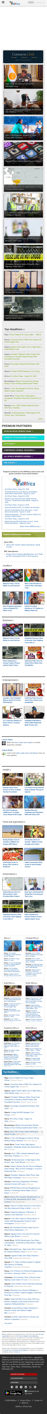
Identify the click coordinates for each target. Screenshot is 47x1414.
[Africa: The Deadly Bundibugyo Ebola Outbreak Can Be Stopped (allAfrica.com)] (13, 945)
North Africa (31, 983)
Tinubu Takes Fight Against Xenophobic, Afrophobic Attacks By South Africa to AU (22, 398)
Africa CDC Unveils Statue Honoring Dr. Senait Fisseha (23, 546)
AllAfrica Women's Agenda (17, 456)
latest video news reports (24, 742)
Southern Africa (11, 1028)
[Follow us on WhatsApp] (30, 1387)
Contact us (17, 1352)
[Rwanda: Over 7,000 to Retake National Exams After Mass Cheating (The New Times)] (34, 945)
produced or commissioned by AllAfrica (16, 1350)
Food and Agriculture (13, 822)
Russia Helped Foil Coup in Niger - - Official (22, 335)
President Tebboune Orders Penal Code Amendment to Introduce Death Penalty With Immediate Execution (22, 356)
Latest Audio (7, 750)
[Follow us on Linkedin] (25, 1387)
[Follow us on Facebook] (12, 1387)
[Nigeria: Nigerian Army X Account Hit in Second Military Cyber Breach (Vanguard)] (34, 1035)
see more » (8, 1323)
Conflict (6, 566)
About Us (25, 1403)
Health (6, 770)
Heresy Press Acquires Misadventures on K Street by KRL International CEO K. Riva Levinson (24, 555)
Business (7, 620)
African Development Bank (17, 431)
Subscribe (14, 1382)
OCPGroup (9, 444)
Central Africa (32, 938)
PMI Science (9, 463)
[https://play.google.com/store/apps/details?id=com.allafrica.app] (13, 1393)
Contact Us (38, 1400)
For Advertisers (17, 1378)
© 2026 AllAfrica (10, 1400)
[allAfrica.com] (23, 482)
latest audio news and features (27, 753)
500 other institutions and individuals (27, 1336)
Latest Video (7, 740)
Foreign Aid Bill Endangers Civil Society (22, 371)
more (40, 419)
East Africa (8, 983)
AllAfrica (14, 3)
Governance (9, 874)
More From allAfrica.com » (30, 526)
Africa (6, 938)
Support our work (17, 1374)
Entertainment (10, 680)
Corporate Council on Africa (19, 450)
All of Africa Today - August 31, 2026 (20, 376)
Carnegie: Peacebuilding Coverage (20, 438)
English (31, 2)
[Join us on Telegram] (21, 1387)
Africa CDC (8, 542)
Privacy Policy (25, 1400)
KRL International (11, 551)
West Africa (31, 1028)
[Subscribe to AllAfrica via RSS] (35, 1387)
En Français (37, 2)
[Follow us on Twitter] (16, 1387)
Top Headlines (13, 329)
